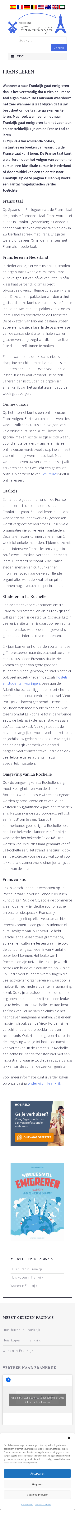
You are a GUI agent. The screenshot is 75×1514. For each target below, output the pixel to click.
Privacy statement (43, 1504)
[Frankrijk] (37, 23)
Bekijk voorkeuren (37, 1494)
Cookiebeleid (27, 1504)
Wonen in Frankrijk (24, 1285)
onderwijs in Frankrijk (44, 1083)
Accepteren (37, 1473)
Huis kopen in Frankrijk (27, 1277)
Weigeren (37, 1484)
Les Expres (49, 474)
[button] (69, 1438)
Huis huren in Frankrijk (27, 1269)
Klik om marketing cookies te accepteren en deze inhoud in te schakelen (37, 1400)
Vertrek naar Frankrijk (30, 1367)
